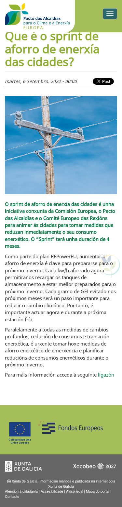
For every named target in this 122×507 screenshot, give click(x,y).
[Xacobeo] (94, 468)
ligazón (106, 374)
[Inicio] (37, 16)
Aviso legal (74, 491)
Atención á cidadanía (21, 491)
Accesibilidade (52, 491)
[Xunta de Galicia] (27, 468)
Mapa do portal (97, 491)
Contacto (12, 496)
